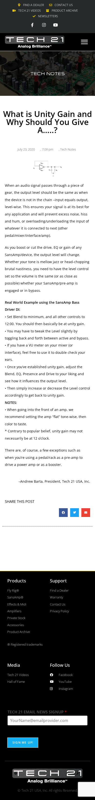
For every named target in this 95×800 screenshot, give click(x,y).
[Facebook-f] (32, 25)
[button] (84, 42)
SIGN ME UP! (22, 742)
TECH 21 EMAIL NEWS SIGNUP (37, 712)
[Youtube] (55, 25)
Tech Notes (68, 149)
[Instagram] (44, 25)
